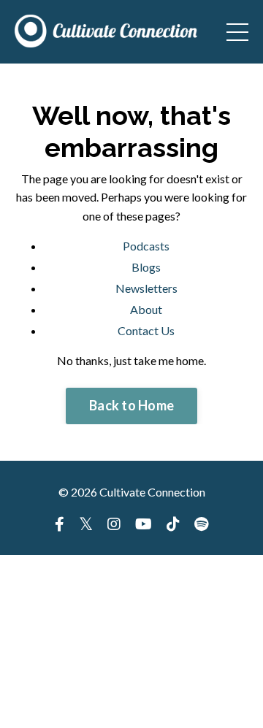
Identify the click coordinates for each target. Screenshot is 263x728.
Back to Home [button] (131, 405)
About (146, 309)
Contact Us (146, 330)
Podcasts (146, 246)
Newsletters (146, 288)
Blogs (146, 267)
